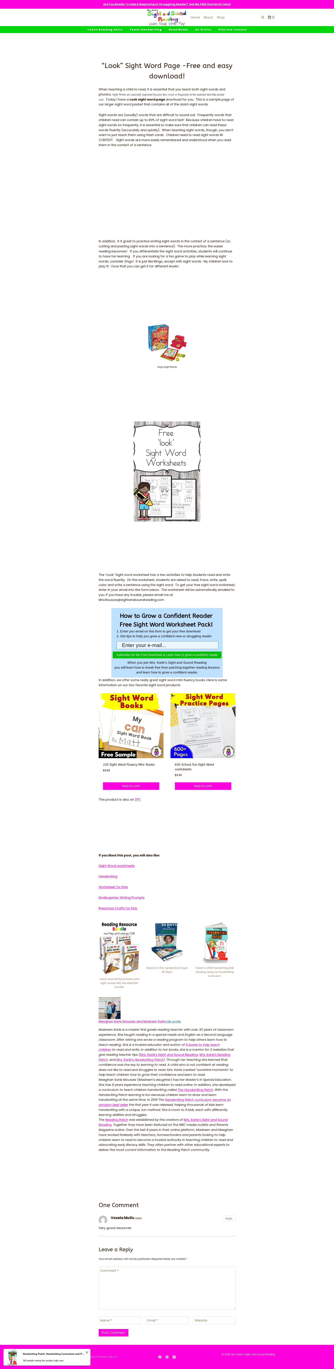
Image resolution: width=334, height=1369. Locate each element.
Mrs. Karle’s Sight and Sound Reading (169, 1054)
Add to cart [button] (131, 786)
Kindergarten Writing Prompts (122, 897)
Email (152, 1320)
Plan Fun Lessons (232, 29)
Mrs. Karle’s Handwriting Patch (139, 1059)
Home (195, 17)
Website (200, 1320)
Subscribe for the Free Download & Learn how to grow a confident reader (167, 655)
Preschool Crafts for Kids (118, 908)
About (208, 17)
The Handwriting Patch (195, 1090)
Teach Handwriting (146, 29)
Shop (221, 17)
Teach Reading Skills (105, 29)
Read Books (178, 29)
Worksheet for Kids (113, 887)
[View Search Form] (263, 17)
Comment (109, 1271)
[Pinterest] (167, 1357)
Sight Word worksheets (117, 866)
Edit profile (173, 1022)
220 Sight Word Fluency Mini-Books (129, 765)
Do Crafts (203, 29)
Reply (229, 1218)
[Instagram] (174, 1357)
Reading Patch (116, 1119)
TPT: (138, 799)
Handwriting (108, 876)
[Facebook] (160, 1357)
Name (106, 1320)
